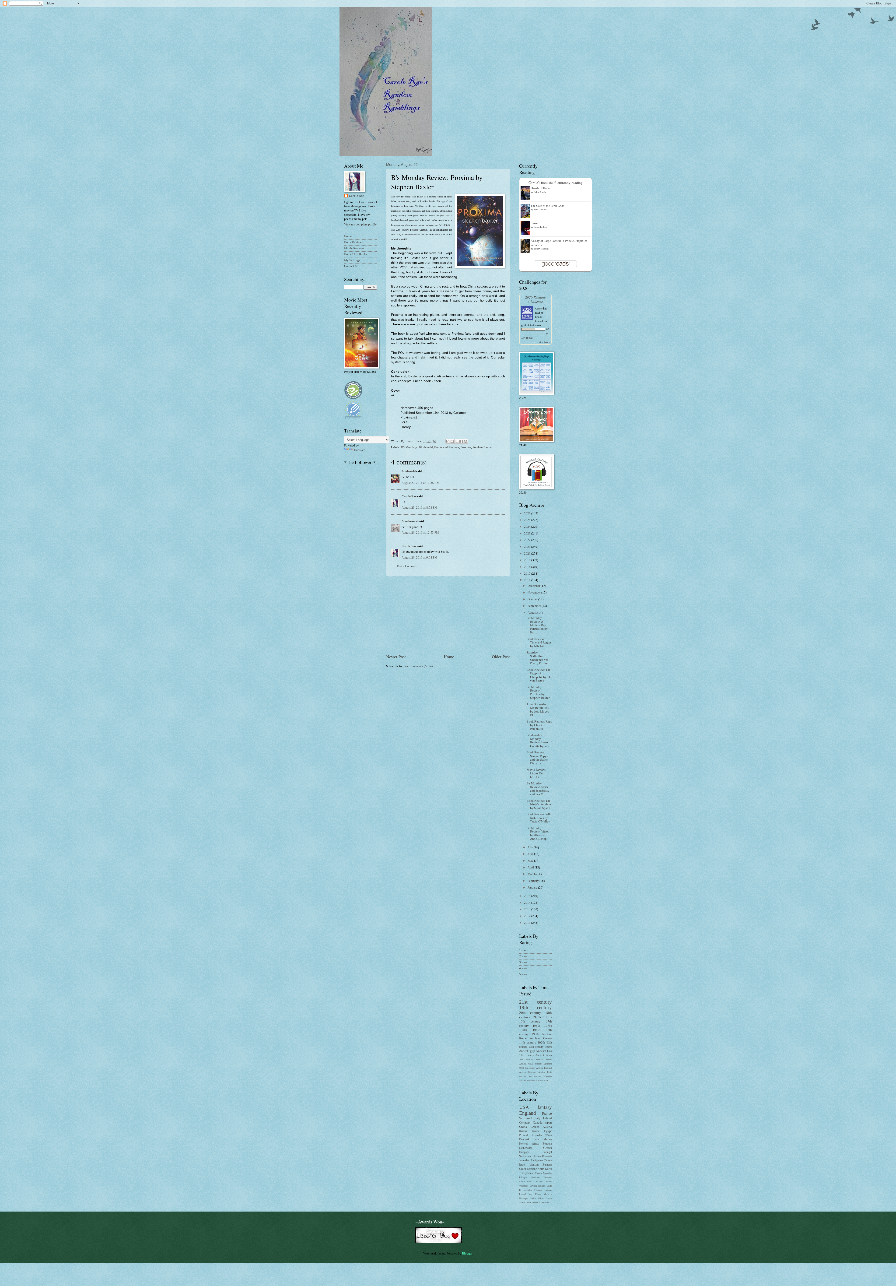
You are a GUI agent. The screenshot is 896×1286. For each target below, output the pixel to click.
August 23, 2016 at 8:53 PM (419, 507)
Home (449, 656)
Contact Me (351, 266)
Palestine (547, 1177)
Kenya (538, 1194)
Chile (549, 1185)
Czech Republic (528, 1168)
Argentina (547, 1173)
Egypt (548, 1131)
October (533, 599)
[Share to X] (456, 441)
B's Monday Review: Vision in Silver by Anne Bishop (538, 833)
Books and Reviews (446, 447)
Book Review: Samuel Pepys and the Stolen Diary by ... (537, 758)
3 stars (523, 962)
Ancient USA (526, 1063)
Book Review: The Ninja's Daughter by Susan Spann (539, 804)
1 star (522, 950)
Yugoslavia (545, 1202)
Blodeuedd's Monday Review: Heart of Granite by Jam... (539, 741)
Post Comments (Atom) (418, 666)
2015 (527, 896)
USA (524, 1107)
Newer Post (396, 656)
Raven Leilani (540, 227)
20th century (530, 1013)
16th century (529, 1021)
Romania (547, 1156)
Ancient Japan (543, 1055)
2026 (527, 513)
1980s (536, 1030)
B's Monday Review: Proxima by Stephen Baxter (538, 692)
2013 (527, 909)
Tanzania (535, 1202)
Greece (535, 1126)
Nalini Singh (540, 192)
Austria (547, 1126)
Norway (523, 1143)
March (532, 874)
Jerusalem (524, 1160)
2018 (527, 567)
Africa (535, 1143)
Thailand (538, 1181)
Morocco (548, 1194)
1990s (547, 1017)
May (531, 860)
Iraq (530, 1194)
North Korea (545, 1168)
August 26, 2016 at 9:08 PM (419, 557)
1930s (535, 1034)
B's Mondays (409, 447)
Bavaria (533, 1185)
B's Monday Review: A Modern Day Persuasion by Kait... (537, 625)
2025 (527, 520)
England (527, 1113)
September (535, 606)
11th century (526, 1055)
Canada (537, 1122)
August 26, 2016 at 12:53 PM (420, 532)
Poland (523, 1135)
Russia (523, 1131)
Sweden (547, 1147)
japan (548, 1122)
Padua (533, 1198)
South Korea (525, 1181)
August (532, 612)
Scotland (525, 1118)
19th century (535, 1007)
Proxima (466, 447)
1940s (536, 1017)
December (534, 585)
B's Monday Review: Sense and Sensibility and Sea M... (538, 789)
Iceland (522, 1194)
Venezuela (523, 1185)
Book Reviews (353, 242)
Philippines (537, 1160)
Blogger (467, 1253)
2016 (527, 580)
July (531, 847)
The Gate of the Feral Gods (547, 205)
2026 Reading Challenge (535, 299)
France (547, 1113)
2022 (527, 540)
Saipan (541, 1198)
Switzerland (525, 1156)
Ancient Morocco (527, 1080)
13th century (536, 1046)
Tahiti (528, 1202)
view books (544, 342)
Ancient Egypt (527, 1051)
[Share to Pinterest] (465, 441)
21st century (535, 1002)
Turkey (548, 1160)
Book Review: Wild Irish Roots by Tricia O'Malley (539, 818)
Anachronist (410, 521)
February (533, 880)
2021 (527, 546)
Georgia (548, 1190)
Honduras (535, 1177)
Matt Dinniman (541, 209)
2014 (527, 902)
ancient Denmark (543, 1063)
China (523, 1126)
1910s (548, 1046)
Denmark (524, 1139)
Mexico (547, 1139)
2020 (527, 553)
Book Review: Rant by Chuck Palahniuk (539, 725)
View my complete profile (360, 224)
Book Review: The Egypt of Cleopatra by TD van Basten (539, 675)
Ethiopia (523, 1177)
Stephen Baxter (482, 447)
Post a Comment (407, 566)
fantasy (545, 1107)
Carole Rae (409, 496)
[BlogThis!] (452, 441)
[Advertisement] (448, 615)
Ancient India (545, 1072)
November (534, 592)
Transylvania (526, 1173)
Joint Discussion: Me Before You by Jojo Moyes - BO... (538, 710)
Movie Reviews (354, 248)
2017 (527, 573)
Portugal (547, 1152)
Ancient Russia (544, 1059)
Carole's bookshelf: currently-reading (555, 182)
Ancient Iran (525, 1076)
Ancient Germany (527, 1072)
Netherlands (525, 1147)
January (533, 887)
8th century (530, 1068)
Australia (537, 1135)
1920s (541, 1042)
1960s (536, 1025)
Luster (535, 223)
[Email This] (447, 441)
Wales (548, 1135)
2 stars (523, 956)
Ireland (547, 1118)
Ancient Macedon (543, 1076)
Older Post (501, 656)
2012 (527, 916)
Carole (538, 308)
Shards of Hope (540, 188)
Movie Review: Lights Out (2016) (536, 773)
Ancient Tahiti (542, 1080)
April (531, 867)
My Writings (352, 260)
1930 (521, 1068)
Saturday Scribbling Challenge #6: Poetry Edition (538, 658)
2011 (527, 922)
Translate (359, 450)
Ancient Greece (541, 1038)
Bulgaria (547, 1164)
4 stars (523, 968)
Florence (538, 1190)
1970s (548, 1025)
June (531, 854)
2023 (527, 533)
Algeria (538, 1173)
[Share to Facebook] (461, 441)
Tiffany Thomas (541, 248)
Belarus (541, 1185)
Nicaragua (523, 1198)
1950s (523, 1030)
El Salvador (525, 1190)
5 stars (523, 974)
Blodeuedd (426, 447)
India (536, 1139)
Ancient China (544, 1051)
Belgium (547, 1143)
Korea (537, 1156)
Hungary (524, 1152)
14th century (527, 1042)
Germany (525, 1122)
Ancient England (544, 1068)
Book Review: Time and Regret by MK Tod (539, 642)
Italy (537, 1118)
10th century (526, 1059)
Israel (522, 1164)
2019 (527, 560)
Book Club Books (355, 254)
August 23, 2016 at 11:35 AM (420, 483)
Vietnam (534, 1164)
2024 (527, 526)
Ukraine (548, 1181)
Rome (536, 1131)
